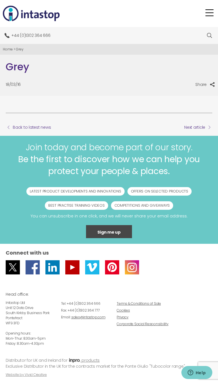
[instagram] (132, 267)
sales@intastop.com (88, 317)
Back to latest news (32, 127)
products (90, 360)
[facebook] (33, 267)
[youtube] (72, 267)
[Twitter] (13, 267)
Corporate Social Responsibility (142, 323)
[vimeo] (92, 267)
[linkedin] (52, 267)
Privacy (122, 317)
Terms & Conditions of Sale (139, 303)
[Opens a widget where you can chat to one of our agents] (196, 373)
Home (8, 49)
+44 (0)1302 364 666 (30, 35)
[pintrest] (112, 267)
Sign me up (109, 232)
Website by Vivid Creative (26, 374)
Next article (194, 127)
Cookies (123, 310)
